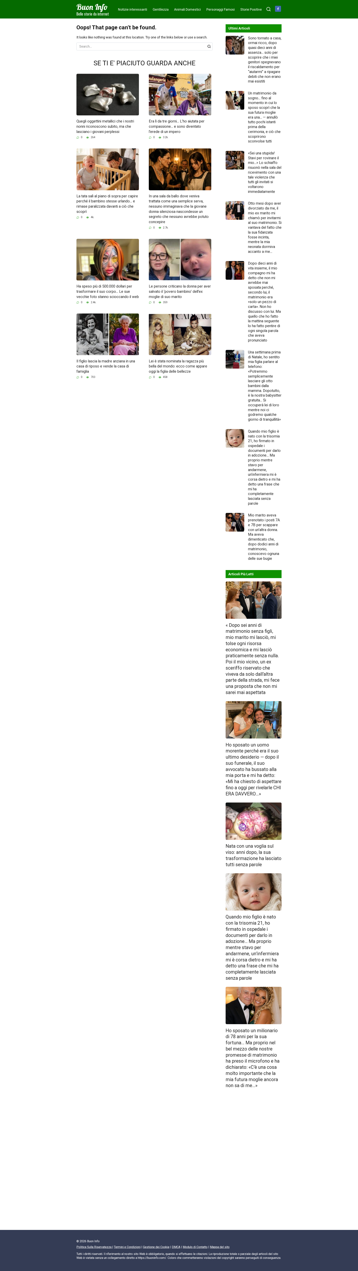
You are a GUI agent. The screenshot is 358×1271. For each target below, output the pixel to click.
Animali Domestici (187, 9)
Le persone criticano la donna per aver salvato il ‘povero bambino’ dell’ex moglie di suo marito (180, 291)
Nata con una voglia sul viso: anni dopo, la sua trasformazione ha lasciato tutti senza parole (253, 855)
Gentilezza (161, 9)
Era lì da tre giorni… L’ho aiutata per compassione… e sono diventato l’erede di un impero (177, 126)
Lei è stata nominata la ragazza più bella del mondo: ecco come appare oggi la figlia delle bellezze (178, 366)
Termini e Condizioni (127, 1247)
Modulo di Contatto (195, 1247)
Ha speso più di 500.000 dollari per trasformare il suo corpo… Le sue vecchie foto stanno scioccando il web (107, 291)
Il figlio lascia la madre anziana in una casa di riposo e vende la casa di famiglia (105, 366)
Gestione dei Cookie (156, 1247)
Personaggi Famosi (220, 9)
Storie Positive (251, 9)
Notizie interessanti (132, 9)
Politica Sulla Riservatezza (94, 1247)
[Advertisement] (254, 1161)
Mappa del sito (220, 1247)
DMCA (176, 1247)
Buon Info (92, 7)
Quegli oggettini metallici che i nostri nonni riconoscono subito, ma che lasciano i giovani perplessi (105, 126)
